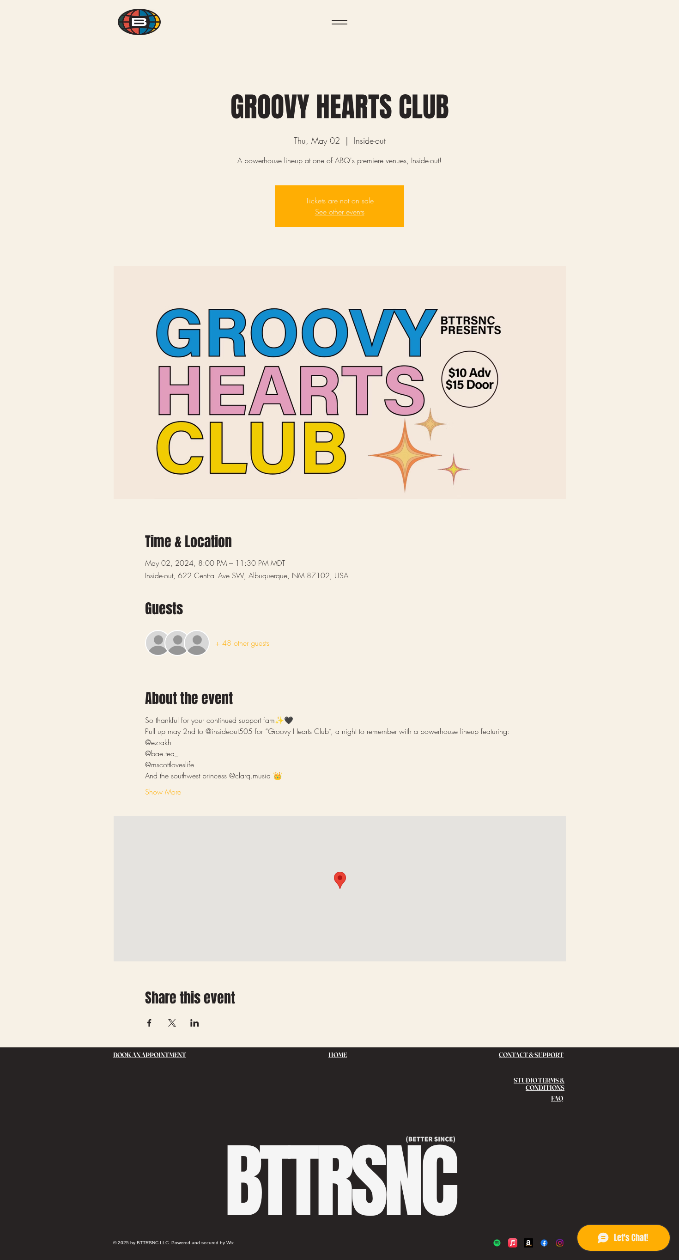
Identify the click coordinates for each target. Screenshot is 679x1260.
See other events (339, 212)
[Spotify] (497, 1243)
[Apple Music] (512, 1243)
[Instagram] (559, 1243)
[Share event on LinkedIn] (194, 1023)
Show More (163, 792)
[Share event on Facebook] (149, 1023)
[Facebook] (544, 1243)
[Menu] (339, 22)
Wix (230, 1242)
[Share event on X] (172, 1023)
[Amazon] (528, 1243)
